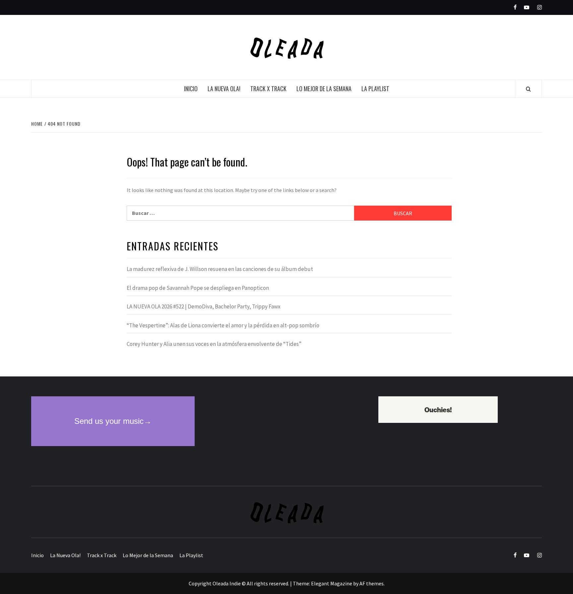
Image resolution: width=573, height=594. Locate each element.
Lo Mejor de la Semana (323, 88)
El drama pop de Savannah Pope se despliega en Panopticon (198, 288)
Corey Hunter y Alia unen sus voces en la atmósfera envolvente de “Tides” (214, 344)
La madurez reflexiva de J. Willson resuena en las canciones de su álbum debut (220, 269)
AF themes (371, 583)
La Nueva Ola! (224, 88)
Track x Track (268, 88)
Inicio (191, 88)
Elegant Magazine (331, 583)
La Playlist (375, 88)
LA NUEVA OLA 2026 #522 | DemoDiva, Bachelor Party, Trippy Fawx (204, 306)
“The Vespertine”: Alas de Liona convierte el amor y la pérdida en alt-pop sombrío (223, 325)
